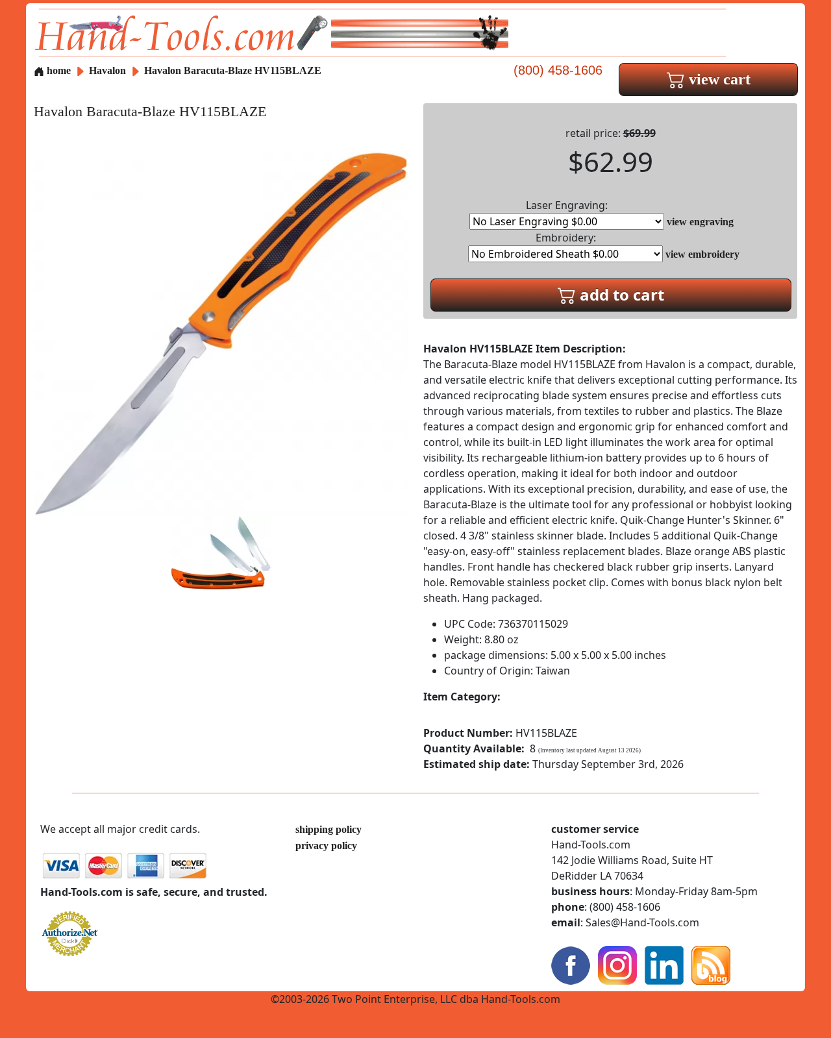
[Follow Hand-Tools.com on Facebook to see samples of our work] (570, 964)
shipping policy (328, 829)
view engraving (700, 221)
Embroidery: (566, 237)
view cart (717, 79)
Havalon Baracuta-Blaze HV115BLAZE (232, 70)
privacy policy (326, 845)
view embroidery (702, 254)
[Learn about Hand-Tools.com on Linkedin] (664, 964)
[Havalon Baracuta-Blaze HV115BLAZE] (221, 332)
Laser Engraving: (567, 205)
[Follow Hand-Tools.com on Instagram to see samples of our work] (617, 964)
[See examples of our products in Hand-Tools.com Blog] (710, 964)
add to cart (620, 294)
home (57, 70)
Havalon (109, 70)
